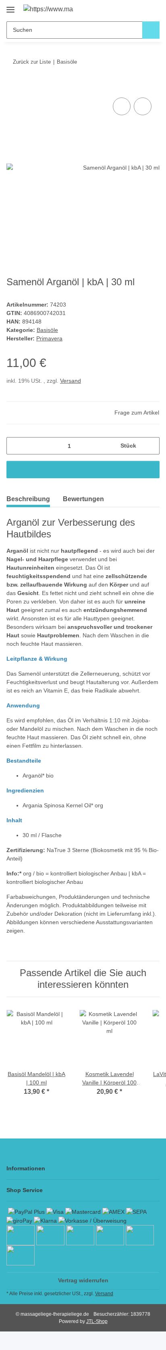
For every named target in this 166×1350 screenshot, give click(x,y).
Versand (70, 380)
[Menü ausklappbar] (10, 7)
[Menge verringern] (15, 446)
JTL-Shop (97, 1321)
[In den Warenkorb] (12, 86)
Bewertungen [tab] (83, 499)
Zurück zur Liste (32, 62)
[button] (128, 9)
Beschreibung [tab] (28, 499)
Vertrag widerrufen (83, 1280)
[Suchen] (151, 30)
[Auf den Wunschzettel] (142, 106)
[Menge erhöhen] (150, 446)
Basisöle (47, 330)
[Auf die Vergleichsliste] (122, 106)
